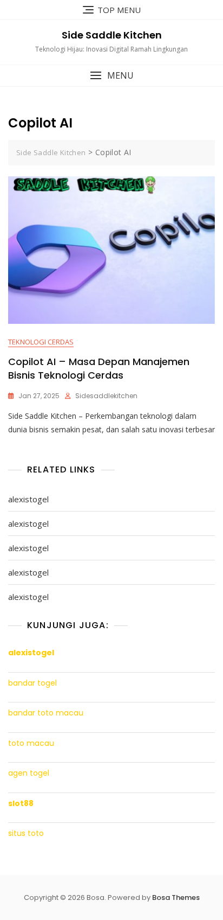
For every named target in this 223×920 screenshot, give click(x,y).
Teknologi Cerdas (41, 342)
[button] (111, 76)
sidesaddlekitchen (106, 395)
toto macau (31, 743)
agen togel (28, 773)
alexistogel (28, 499)
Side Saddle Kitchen (112, 35)
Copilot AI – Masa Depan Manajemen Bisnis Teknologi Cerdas (98, 368)
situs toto (26, 833)
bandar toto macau (45, 713)
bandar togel (32, 683)
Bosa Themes (176, 897)
